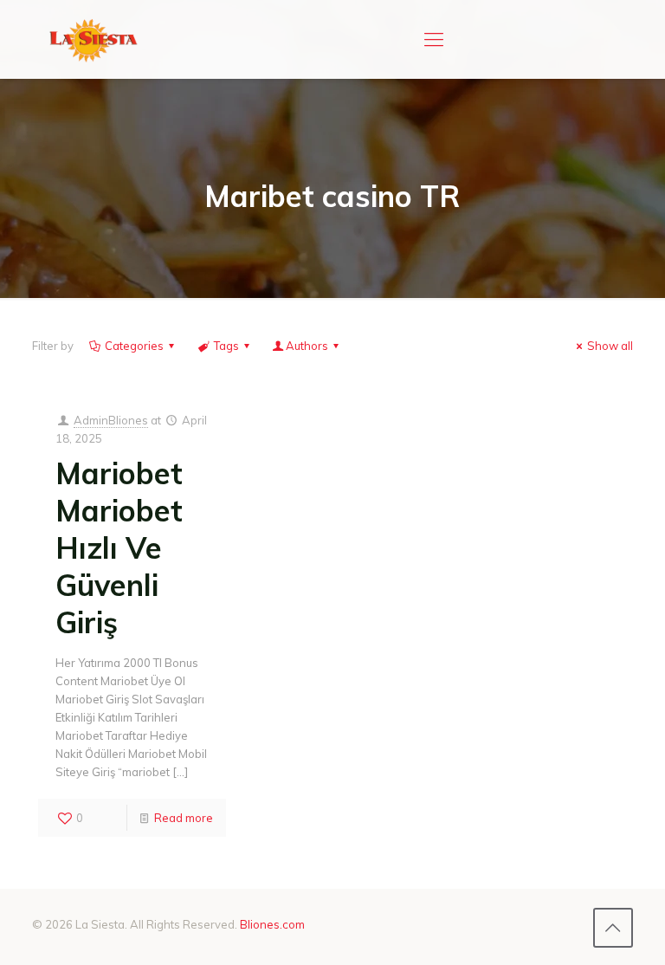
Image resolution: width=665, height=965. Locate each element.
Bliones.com (272, 924)
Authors (307, 346)
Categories (134, 346)
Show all (610, 346)
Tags (226, 346)
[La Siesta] (93, 39)
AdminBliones (111, 420)
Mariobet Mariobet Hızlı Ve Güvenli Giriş (119, 548)
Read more (183, 818)
